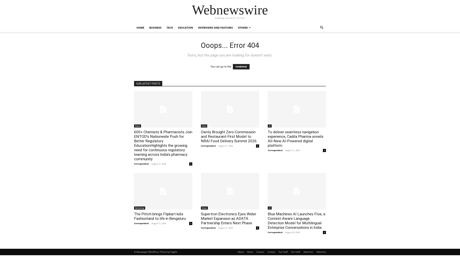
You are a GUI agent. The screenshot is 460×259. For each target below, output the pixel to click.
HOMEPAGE (241, 66)
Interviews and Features (215, 27)
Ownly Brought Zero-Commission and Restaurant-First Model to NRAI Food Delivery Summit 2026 (229, 136)
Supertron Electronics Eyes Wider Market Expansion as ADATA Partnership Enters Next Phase (228, 218)
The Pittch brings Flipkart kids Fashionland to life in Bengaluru (160, 216)
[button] (321, 28)
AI (270, 126)
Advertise (308, 251)
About (241, 251)
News (137, 126)
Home (140, 27)
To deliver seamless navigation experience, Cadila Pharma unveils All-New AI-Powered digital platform (295, 139)
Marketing (139, 208)
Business (155, 27)
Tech (170, 27)
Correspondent (141, 163)
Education (185, 27)
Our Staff (283, 251)
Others (243, 27)
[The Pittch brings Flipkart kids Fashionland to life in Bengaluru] (163, 191)
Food (204, 126)
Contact (260, 251)
